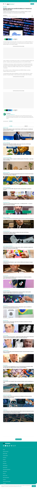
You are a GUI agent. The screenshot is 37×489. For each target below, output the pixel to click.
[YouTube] (5, 445)
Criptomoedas (5, 455)
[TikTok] (9, 445)
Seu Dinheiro (5, 15)
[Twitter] (13, 445)
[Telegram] (11, 445)
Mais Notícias (18, 439)
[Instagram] (3, 445)
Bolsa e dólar (5, 453)
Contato (4, 479)
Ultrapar (10, 121)
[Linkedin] (7, 445)
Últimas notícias (5, 451)
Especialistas (5, 465)
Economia (4, 461)
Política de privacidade (6, 481)
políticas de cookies (18, 486)
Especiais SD (5, 467)
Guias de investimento (6, 469)
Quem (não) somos (6, 477)
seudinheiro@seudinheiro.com (10, 114)
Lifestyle (4, 483)
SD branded (5, 471)
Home (4, 449)
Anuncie (4, 473)
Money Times (5, 475)
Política (4, 459)
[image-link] (18, 136)
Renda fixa (4, 463)
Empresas (4, 457)
